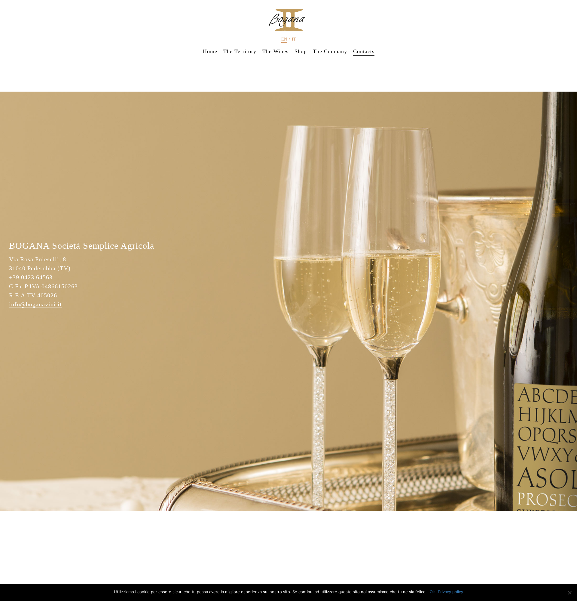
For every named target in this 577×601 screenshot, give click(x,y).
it (294, 39)
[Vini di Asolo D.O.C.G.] (288, 20)
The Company (330, 51)
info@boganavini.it (35, 304)
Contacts (363, 51)
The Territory (239, 51)
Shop (301, 51)
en (284, 39)
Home (210, 51)
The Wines (275, 51)
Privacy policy (450, 591)
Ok (432, 591)
